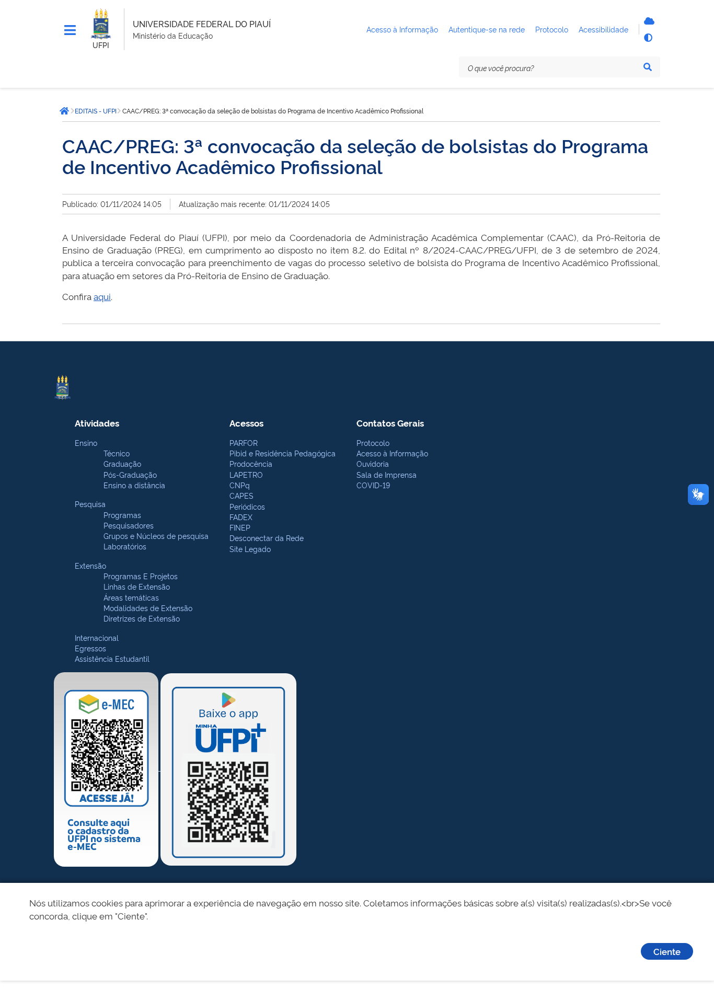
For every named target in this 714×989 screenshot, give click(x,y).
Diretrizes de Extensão (141, 618)
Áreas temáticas (131, 597)
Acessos (246, 423)
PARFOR (243, 442)
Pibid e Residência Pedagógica (282, 453)
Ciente (667, 951)
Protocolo (372, 442)
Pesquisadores (128, 525)
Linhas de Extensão (136, 586)
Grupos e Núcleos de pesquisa (156, 535)
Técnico (116, 453)
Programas (122, 515)
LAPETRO (246, 474)
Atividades (97, 423)
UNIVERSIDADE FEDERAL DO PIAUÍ (202, 23)
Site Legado (250, 549)
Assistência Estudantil (112, 658)
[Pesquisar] (647, 67)
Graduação (122, 463)
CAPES (241, 495)
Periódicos (247, 506)
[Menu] (70, 30)
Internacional (97, 637)
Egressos (90, 648)
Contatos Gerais (390, 423)
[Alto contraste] (647, 37)
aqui (102, 296)
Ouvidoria (372, 463)
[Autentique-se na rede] (647, 21)
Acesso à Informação (392, 453)
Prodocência (250, 463)
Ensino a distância (134, 485)
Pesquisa (90, 504)
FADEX (240, 517)
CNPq (239, 485)
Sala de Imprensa (386, 474)
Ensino (86, 442)
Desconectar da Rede (266, 538)
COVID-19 (373, 485)
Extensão (90, 565)
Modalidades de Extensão (147, 608)
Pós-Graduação (130, 474)
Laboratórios (124, 546)
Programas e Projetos (140, 576)
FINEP (239, 527)
